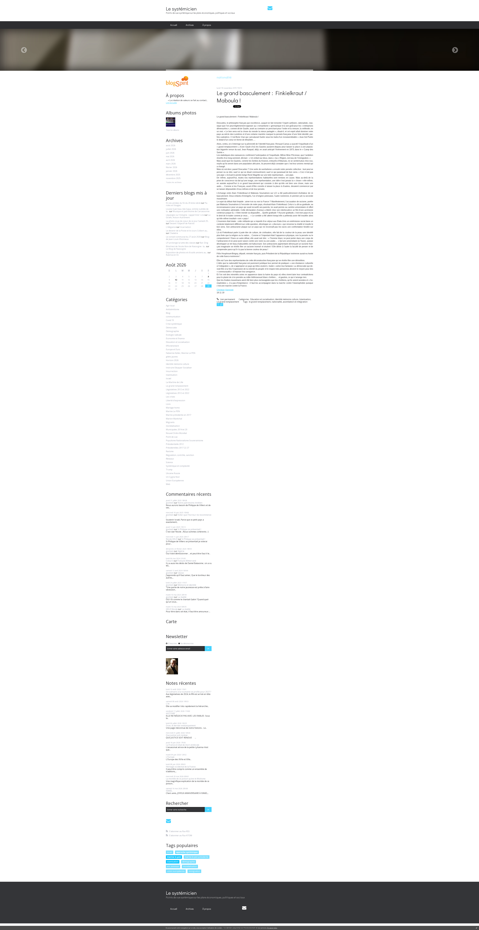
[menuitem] (173, 25)
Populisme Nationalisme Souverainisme (184, 440)
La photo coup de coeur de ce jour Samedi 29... (187, 221)
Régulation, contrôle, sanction (180, 455)
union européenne (176, 871)
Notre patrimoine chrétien (190, 502)
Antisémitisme (172, 309)
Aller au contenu (9, 2)
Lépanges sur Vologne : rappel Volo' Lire (185, 215)
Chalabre (174, 233)
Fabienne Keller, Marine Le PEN (180, 353)
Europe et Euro (173, 349)
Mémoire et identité (187, 585)
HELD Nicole (172, 609)
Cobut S (169, 560)
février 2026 (171, 167)
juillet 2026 (171, 149)
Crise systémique (174, 324)
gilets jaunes (172, 357)
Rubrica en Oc (172, 254)
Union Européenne (175, 480)
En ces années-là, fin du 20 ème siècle (183, 203)
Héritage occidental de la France (181, 766)
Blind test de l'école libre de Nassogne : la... (186, 246)
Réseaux (170, 459)
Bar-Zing (204, 242)
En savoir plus (272, 928)
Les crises (170, 397)
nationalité (277, 301)
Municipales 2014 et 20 (176, 429)
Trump (169, 469)
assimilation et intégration (295, 301)
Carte (171, 621)
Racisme (170, 451)
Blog (168, 313)
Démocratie (171, 327)
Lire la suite (171, 102)
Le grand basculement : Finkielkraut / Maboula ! (262, 96)
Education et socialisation (178, 342)
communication (173, 316)
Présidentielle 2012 (175, 444)
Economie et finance (175, 338)
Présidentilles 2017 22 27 (177, 448)
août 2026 (170, 145)
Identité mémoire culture (177, 364)
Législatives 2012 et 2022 (177, 389)
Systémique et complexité (178, 466)
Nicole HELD (172, 539)
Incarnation (185, 227)
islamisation (172, 861)
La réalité (182, 597)
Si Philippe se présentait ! (189, 529)
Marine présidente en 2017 (178, 415)
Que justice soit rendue (176, 735)
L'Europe (170, 757)
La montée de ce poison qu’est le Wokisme (185, 778)
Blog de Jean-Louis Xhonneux (187, 238)
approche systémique (187, 852)
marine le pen (174, 857)
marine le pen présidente (196, 857)
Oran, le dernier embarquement (181, 725)
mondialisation (173, 426)
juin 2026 (170, 153)
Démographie (172, 331)
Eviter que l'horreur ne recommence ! (188, 516)
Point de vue (172, 437)
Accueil (173, 24)
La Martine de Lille (174, 382)
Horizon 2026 (172, 360)
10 (176, 279)
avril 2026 (170, 160)
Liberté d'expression (175, 400)
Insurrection (172, 371)
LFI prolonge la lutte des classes (181, 242)
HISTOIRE (170, 713)
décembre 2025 (173, 175)
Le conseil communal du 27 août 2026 (183, 236)
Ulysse (181, 572)
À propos (206, 24)
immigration (194, 871)
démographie (188, 861)
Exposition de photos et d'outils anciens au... (186, 252)
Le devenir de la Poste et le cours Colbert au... (187, 230)
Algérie (181, 551)
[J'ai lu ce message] (477, 928)
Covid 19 (170, 320)
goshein (170, 502)
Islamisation (171, 375)
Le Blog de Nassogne (176, 249)
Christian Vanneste (225, 290)
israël (169, 852)
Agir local (170, 306)
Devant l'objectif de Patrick (182, 223)
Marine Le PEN (173, 411)
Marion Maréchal (174, 419)
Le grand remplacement (177, 386)
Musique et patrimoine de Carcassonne (191, 211)
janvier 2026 (171, 171)
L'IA (167, 703)
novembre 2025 (173, 178)
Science (169, 462)
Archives (190, 24)
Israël (168, 378)
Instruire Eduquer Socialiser (179, 368)
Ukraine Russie (173, 473)
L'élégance (171, 227)
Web (168, 484)
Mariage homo (173, 408)
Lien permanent (227, 299)
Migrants (170, 422)
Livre (168, 404)
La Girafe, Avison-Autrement (188, 216)
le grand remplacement (260, 301)
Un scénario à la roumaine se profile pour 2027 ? (188, 691)
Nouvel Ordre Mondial (176, 433)
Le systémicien (181, 8)
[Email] (270, 8)
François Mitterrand (186, 560)
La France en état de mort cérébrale (182, 745)
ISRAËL (169, 790)
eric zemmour (173, 866)
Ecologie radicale (173, 335)
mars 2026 (171, 164)
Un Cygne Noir (173, 477)
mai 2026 (170, 156)
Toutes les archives (173, 182)
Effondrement (172, 346)
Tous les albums (172, 130)
